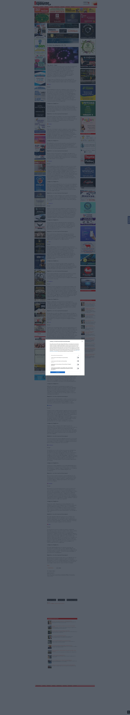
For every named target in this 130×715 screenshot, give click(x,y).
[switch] (77, 357)
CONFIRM (58, 372)
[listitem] (65, 355)
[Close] (83, 341)
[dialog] (65, 357)
